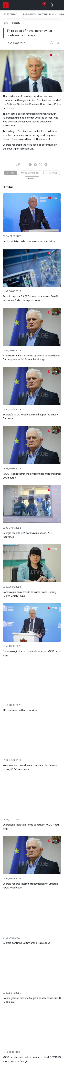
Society (10, 173)
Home (6, 23)
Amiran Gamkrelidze (30, 173)
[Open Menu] (58, 5)
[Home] (6, 5)
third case (32, 179)
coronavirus (51, 173)
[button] (12, 14)
